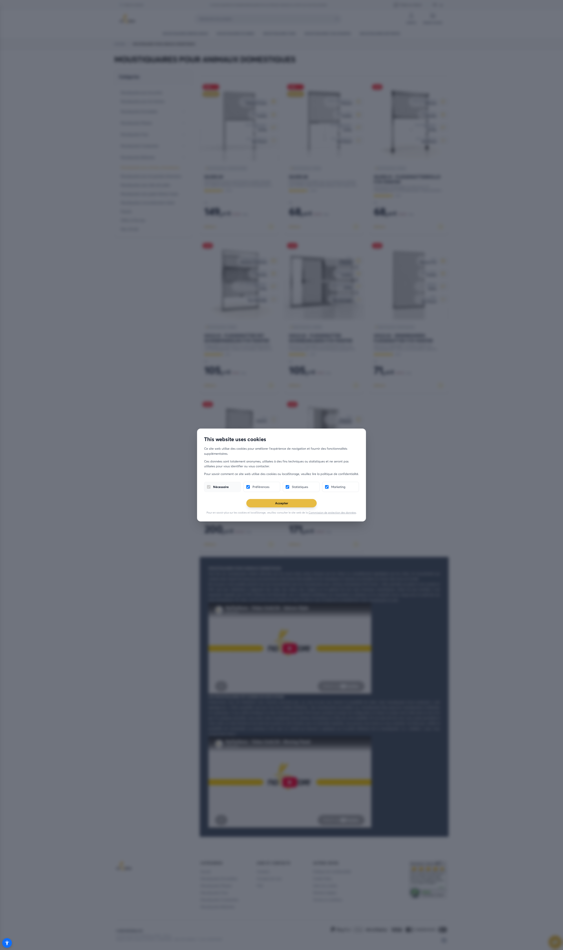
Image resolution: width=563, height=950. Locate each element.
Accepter (281, 503)
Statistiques (300, 487)
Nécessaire (221, 487)
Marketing (338, 487)
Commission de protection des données (332, 512)
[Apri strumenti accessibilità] (7, 943)
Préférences (260, 487)
